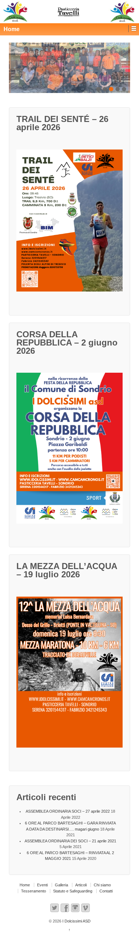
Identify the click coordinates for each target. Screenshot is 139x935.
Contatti (106, 891)
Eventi (42, 885)
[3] (69, 68)
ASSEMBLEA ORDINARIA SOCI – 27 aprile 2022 (68, 811)
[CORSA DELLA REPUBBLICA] (73, 450)
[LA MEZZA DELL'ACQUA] (73, 674)
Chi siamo (102, 885)
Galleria (61, 885)
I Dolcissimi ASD (76, 921)
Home (25, 885)
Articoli (81, 885)
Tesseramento (33, 891)
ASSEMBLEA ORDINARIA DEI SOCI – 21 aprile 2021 (70, 841)
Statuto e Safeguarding (72, 891)
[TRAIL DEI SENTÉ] (73, 223)
